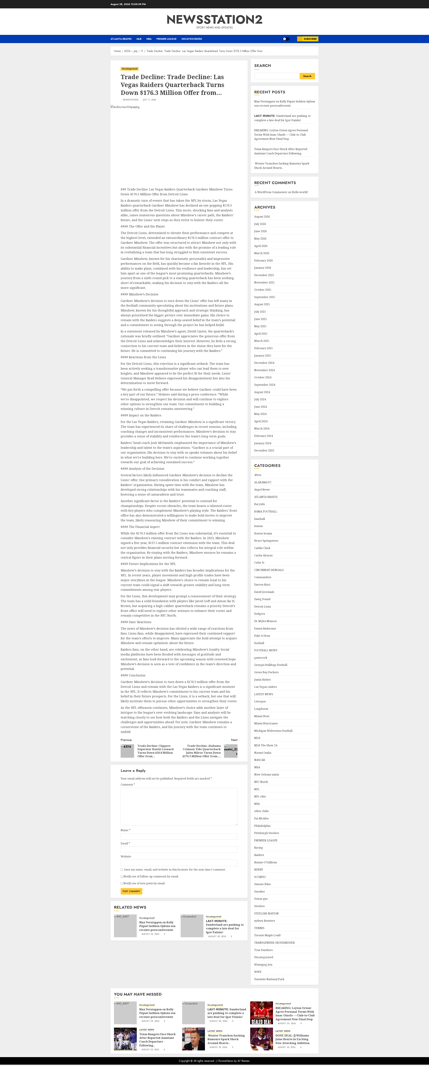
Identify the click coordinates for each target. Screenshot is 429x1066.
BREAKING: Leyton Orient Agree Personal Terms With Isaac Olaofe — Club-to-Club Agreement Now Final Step (281, 134)
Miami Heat (261, 716)
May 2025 (260, 326)
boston (258, 526)
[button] (293, 39)
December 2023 (264, 450)
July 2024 (260, 399)
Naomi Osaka (262, 753)
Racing (258, 847)
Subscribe (310, 39)
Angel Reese (262, 489)
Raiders (259, 855)
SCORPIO (260, 877)
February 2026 (263, 260)
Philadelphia (262, 826)
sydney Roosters (264, 921)
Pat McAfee (261, 818)
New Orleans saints (266, 774)
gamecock (260, 657)
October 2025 (262, 290)
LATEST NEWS (263, 694)
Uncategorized (191, 39)
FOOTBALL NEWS (265, 650)
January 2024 (262, 443)
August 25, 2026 (150, 1049)
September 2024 (264, 385)
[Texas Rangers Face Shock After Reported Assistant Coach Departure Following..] (125, 1039)
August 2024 (262, 392)
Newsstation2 (130, 100)
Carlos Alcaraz (263, 555)
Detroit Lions (262, 606)
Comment (128, 784)
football (259, 643)
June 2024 (260, 407)
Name (125, 830)
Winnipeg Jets (263, 964)
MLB (139, 39)
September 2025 (264, 297)
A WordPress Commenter (271, 192)
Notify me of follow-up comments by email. (151, 876)
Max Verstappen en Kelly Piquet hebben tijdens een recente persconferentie (157, 926)
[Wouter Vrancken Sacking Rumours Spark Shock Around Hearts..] (193, 1039)
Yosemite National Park (269, 979)
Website (126, 856)
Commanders (262, 577)
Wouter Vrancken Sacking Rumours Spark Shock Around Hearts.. (226, 1039)
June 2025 (260, 319)
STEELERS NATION (266, 913)
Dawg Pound (262, 599)
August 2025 (262, 304)
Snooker (259, 891)
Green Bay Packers (266, 672)
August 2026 (262, 216)
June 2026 (260, 231)
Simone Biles (262, 884)
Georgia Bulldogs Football (270, 665)
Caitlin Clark (262, 548)
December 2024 (264, 363)
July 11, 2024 (149, 100)
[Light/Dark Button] (286, 39)
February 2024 (263, 436)
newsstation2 (214, 19)
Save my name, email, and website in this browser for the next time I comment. (175, 869)
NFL (257, 789)
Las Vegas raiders (265, 687)
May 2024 (260, 414)
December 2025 (264, 275)
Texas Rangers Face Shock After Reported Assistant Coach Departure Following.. (157, 1039)
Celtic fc (259, 562)
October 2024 (262, 377)
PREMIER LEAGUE (166, 39)
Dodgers (259, 614)
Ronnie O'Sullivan (265, 862)
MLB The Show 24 (265, 745)
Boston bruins (263, 533)
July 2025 (260, 311)
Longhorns (261, 709)
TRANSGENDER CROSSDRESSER (274, 942)
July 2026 (260, 224)
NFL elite (260, 796)
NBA (148, 39)
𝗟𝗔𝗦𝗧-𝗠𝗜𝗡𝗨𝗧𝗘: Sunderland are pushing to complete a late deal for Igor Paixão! (225, 926)
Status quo (261, 899)
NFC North (261, 782)
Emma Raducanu (265, 628)
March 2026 (261, 253)
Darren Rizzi (262, 584)
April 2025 (260, 333)
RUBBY (258, 869)
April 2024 (260, 421)
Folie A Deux (262, 636)
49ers (257, 475)
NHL (257, 804)
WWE (258, 972)
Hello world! (300, 192)
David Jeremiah (264, 592)
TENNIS (259, 928)
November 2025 (264, 282)
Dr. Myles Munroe (265, 621)
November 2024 (264, 370)
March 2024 (261, 428)
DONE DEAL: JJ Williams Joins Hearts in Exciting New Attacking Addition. (292, 1039)
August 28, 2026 (150, 934)
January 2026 (262, 268)
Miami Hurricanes (266, 723)
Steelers (259, 906)
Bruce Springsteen (266, 540)
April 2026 (260, 246)
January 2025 (262, 355)
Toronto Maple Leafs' (267, 935)
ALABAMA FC (262, 482)
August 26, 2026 (287, 1023)
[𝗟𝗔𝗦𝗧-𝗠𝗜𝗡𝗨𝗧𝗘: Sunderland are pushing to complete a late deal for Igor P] (192, 925)
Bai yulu (259, 504)
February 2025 (263, 348)
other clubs (261, 811)
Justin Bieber (262, 679)
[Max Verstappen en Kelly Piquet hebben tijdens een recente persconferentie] (125, 925)
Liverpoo (260, 701)
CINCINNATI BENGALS (269, 570)
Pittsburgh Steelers (266, 833)
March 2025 (261, 341)
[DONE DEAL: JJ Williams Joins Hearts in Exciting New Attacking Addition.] (261, 1039)
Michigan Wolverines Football (273, 731)
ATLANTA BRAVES (121, 39)
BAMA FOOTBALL (265, 511)
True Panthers (263, 950)
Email (125, 843)
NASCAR (259, 760)
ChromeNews (225, 1061)
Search (262, 65)
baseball (259, 519)
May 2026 (260, 238)
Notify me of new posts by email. (144, 883)
